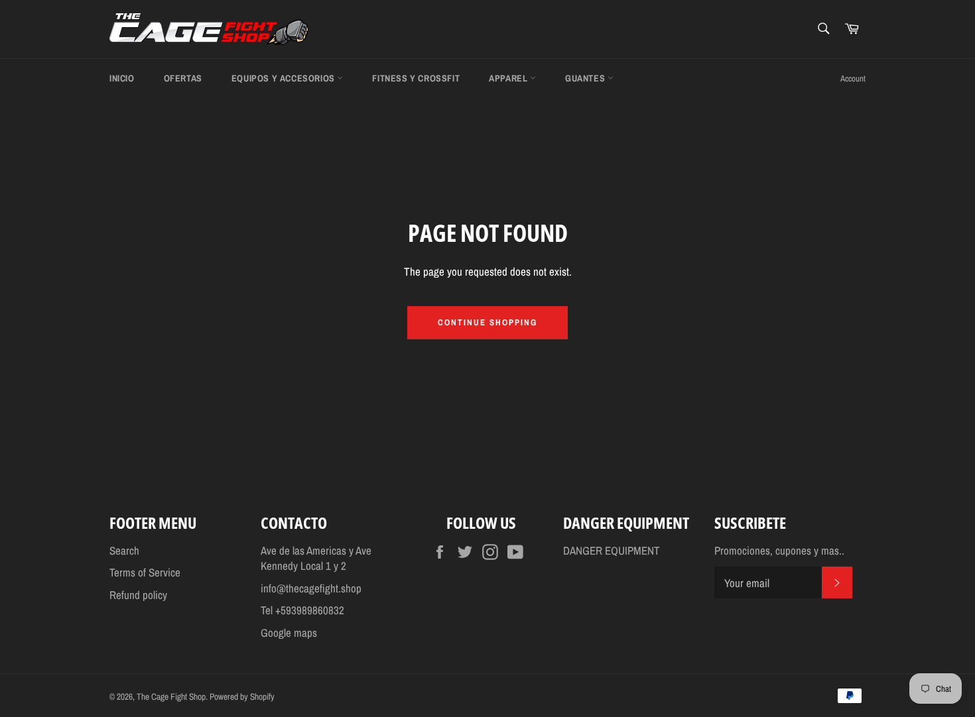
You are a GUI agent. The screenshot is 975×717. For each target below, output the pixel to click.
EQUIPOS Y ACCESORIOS (284, 78)
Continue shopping (487, 322)
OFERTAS (183, 78)
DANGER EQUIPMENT (611, 550)
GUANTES (586, 78)
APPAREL (509, 78)
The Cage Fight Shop (171, 696)
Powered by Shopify (242, 696)
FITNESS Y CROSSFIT (416, 78)
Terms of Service (144, 572)
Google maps (289, 632)
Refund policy (138, 594)
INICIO (122, 78)
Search (124, 550)
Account (853, 78)
